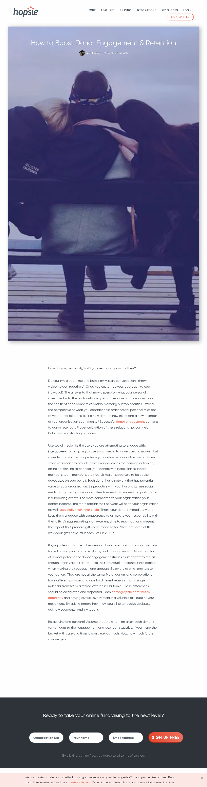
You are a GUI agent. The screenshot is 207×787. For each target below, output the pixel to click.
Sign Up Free (180, 17)
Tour (92, 10)
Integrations (146, 10)
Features (108, 10)
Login (187, 10)
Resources (170, 10)
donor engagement (130, 421)
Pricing (125, 10)
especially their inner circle (79, 510)
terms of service (132, 755)
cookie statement (79, 782)
